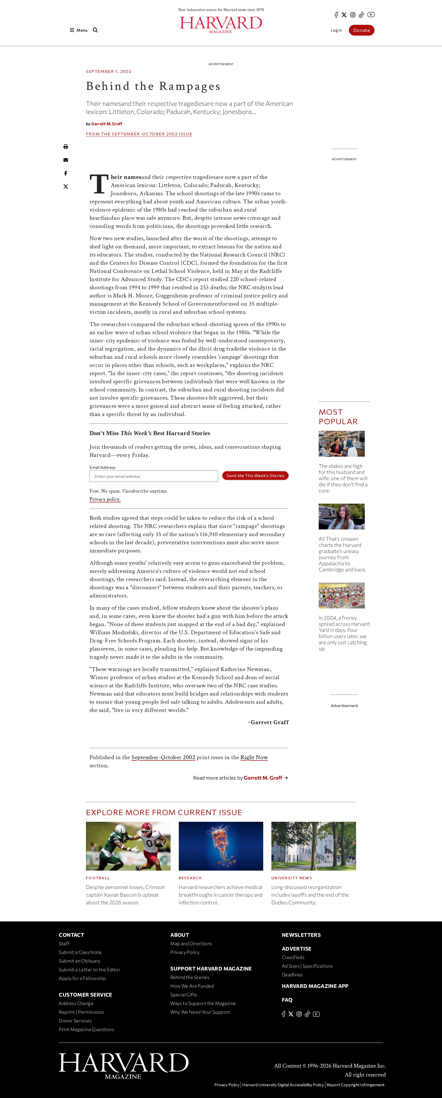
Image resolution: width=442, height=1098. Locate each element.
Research (190, 878)
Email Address (102, 467)
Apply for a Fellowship (82, 978)
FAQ (287, 1000)
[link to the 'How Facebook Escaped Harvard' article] (344, 597)
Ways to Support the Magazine (203, 1003)
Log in (336, 30)
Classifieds (293, 957)
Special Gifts (183, 994)
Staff (64, 943)
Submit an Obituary (79, 961)
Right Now (254, 757)
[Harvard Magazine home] (221, 25)
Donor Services (75, 1020)
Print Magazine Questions (86, 1029)
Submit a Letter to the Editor (89, 969)
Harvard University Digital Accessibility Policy (283, 1084)
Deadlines (292, 974)
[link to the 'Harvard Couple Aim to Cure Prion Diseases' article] (344, 446)
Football (98, 878)
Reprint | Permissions (81, 1012)
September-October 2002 (145, 133)
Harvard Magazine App (315, 986)
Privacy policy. (105, 499)
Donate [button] (361, 30)
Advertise (297, 948)
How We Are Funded (192, 986)
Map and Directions (191, 943)
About (179, 935)
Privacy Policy (185, 952)
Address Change (76, 1003)
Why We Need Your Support (200, 1012)
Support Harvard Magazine (211, 968)
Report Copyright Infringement (355, 1084)
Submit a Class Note (80, 952)
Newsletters (301, 935)
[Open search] (95, 30)
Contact (71, 935)
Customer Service (85, 994)
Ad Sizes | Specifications (307, 966)
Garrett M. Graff (106, 123)
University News (291, 878)
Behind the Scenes (189, 977)
